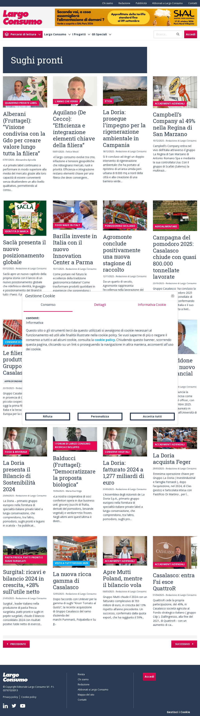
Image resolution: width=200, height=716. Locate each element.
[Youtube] (22, 706)
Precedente (18, 644)
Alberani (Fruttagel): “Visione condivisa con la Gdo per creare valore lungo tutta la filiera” (24, 133)
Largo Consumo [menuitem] (55, 34)
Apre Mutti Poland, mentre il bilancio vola (122, 578)
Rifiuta (47, 416)
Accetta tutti (152, 416)
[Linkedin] (5, 706)
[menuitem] (107, 3)
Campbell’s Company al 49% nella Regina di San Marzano (174, 124)
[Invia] (178, 34)
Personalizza (100, 416)
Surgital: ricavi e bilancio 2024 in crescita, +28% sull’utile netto (24, 581)
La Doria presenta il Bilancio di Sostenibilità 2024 (19, 476)
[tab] (48, 306)
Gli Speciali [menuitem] (99, 34)
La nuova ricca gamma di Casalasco (72, 580)
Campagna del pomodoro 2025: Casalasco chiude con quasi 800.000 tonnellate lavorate (174, 257)
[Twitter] (14, 706)
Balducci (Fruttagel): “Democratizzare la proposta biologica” (74, 471)
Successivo (182, 644)
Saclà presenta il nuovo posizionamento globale (24, 252)
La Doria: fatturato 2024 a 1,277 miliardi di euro (123, 472)
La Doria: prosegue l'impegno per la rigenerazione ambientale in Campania (124, 129)
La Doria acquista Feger (172, 459)
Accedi (190, 34)
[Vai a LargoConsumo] (22, 17)
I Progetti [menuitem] (79, 34)
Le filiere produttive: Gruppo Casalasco (17, 362)
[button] (173, 296)
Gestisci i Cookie (178, 712)
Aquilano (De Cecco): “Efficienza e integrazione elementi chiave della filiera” (74, 129)
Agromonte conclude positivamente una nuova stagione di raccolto (121, 253)
